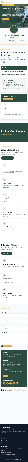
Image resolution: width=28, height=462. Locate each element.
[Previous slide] (23, 21)
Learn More (4, 19)
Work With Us (5, 253)
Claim (5, 375)
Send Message (7, 346)
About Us (3, 438)
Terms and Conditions (6, 443)
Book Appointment (7, 158)
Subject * (3, 325)
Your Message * (4, 332)
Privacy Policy (4, 441)
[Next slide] (25, 21)
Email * (2, 318)
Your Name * (4, 312)
